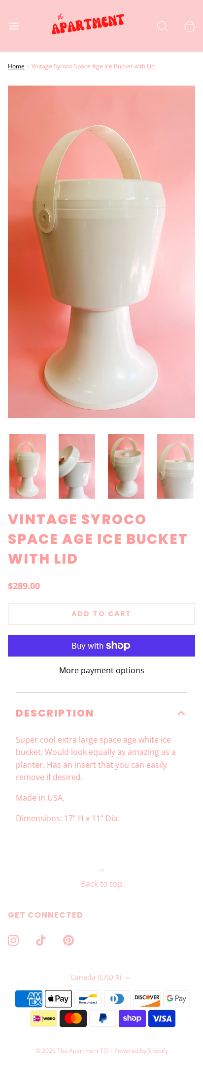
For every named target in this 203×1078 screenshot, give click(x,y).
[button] (27, 467)
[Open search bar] (162, 25)
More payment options (101, 670)
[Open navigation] (13, 25)
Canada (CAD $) (96, 977)
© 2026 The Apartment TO (71, 1051)
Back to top (102, 883)
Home (16, 66)
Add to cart (101, 614)
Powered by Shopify (141, 1051)
